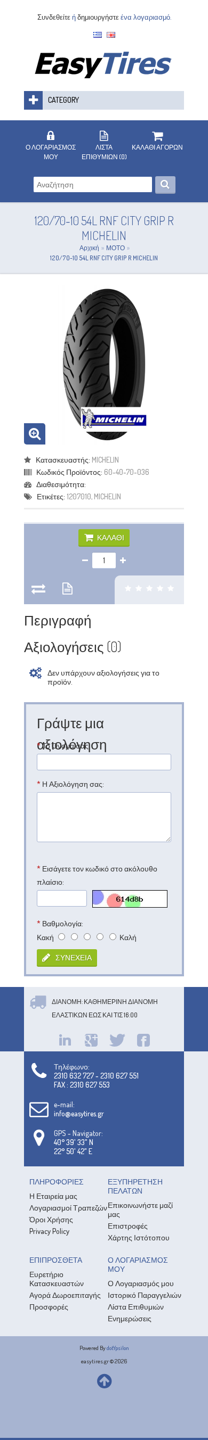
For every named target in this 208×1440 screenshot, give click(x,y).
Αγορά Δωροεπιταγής (65, 1294)
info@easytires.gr (79, 1113)
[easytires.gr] (104, 75)
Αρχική (89, 248)
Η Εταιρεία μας (53, 1195)
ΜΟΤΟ (115, 248)
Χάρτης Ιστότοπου (139, 1237)
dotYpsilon (118, 1348)
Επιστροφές (128, 1225)
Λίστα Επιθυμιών (136, 1306)
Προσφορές (48, 1306)
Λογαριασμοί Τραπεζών (68, 1207)
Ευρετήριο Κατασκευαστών (56, 1279)
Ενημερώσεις (129, 1318)
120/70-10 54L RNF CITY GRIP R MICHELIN (104, 258)
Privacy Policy (49, 1231)
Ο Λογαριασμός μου (141, 1283)
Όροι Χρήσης (51, 1219)
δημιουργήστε (98, 17)
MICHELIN (105, 459)
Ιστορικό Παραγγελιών (144, 1294)
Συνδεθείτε (53, 17)
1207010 (79, 496)
